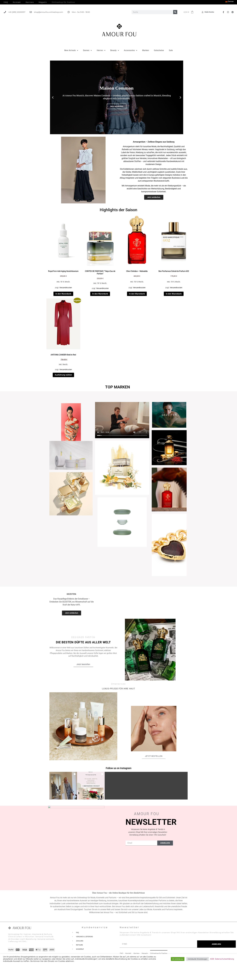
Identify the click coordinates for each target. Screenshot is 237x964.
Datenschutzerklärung (224, 959)
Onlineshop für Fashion (63, 2)
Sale (171, 50)
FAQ (6, 2)
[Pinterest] (233, 12)
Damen (86, 50)
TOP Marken (117, 387)
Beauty (113, 50)
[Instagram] (228, 12)
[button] (52, 97)
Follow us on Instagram (118, 768)
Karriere (30, 2)
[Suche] (175, 12)
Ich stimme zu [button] (177, 959)
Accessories (129, 50)
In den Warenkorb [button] (63, 294)
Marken (145, 50)
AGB (212, 959)
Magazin (43, 2)
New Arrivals (70, 50)
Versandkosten (65, 287)
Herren (100, 50)
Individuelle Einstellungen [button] (197, 959)
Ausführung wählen (63, 375)
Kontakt (17, 2)
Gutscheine (159, 50)
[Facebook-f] (223, 12)
